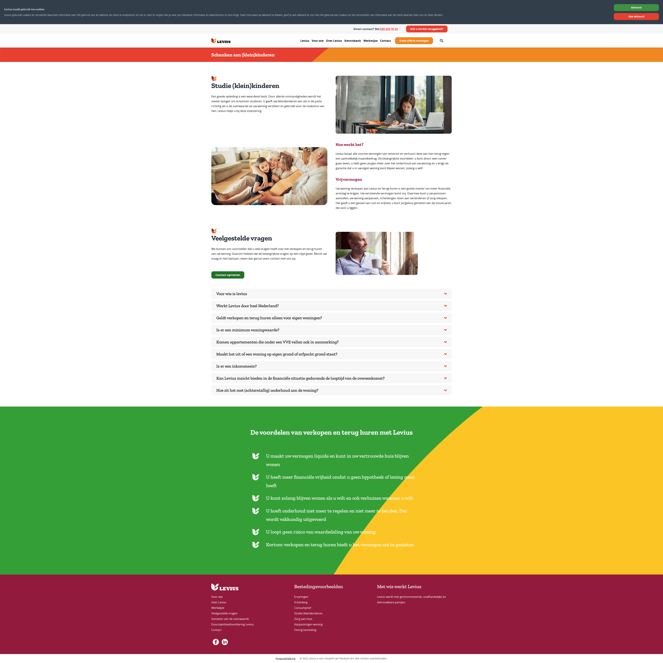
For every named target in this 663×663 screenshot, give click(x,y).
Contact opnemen (227, 275)
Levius (304, 41)
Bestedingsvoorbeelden (318, 586)
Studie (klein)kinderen (308, 613)
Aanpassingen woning (308, 624)
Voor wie (318, 41)
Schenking (301, 602)
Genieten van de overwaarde (230, 619)
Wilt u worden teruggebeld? (426, 29)
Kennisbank (352, 41)
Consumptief (302, 608)
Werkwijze (370, 41)
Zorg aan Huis (303, 619)
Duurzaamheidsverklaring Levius (232, 624)
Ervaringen (301, 597)
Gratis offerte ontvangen (414, 40)
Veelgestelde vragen (224, 613)
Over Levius (334, 41)
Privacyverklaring (285, 658)
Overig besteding (305, 630)
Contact (385, 41)
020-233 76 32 (388, 29)
